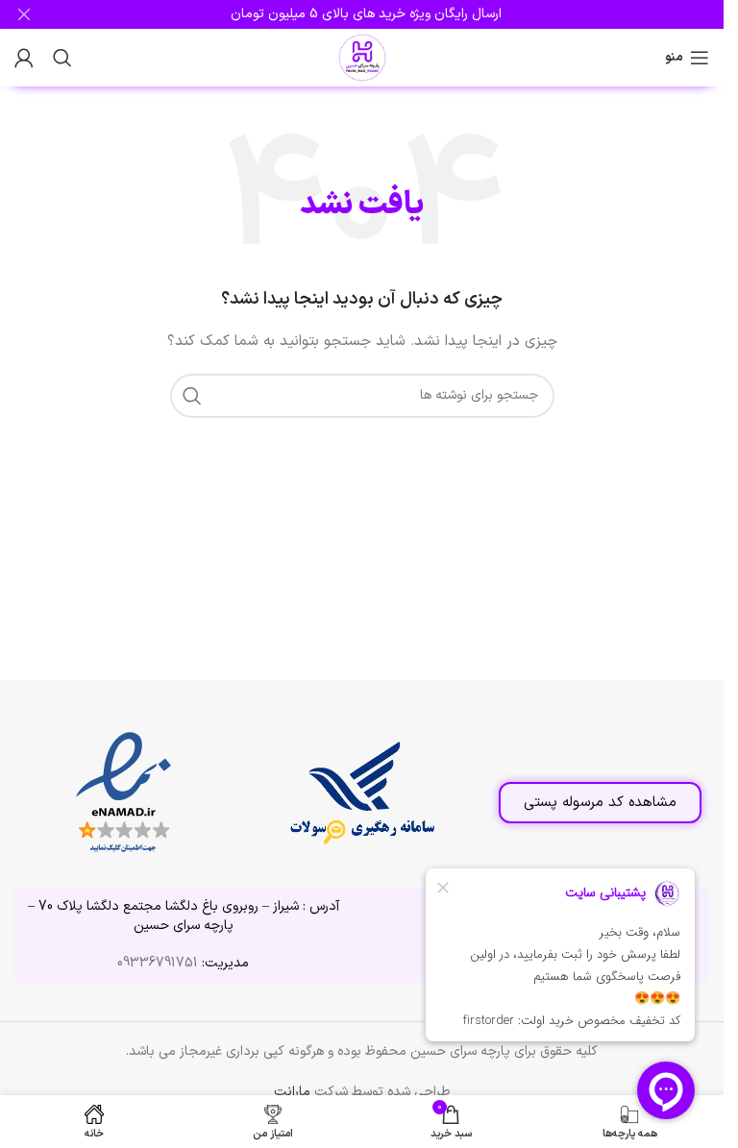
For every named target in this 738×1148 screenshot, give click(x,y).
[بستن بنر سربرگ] (24, 14)
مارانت (292, 1092)
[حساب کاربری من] (24, 57)
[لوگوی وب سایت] (362, 57)
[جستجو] (62, 57)
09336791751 (157, 963)
